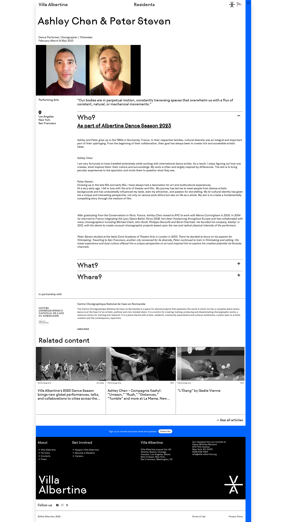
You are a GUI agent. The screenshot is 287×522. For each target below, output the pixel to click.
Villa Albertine (53, 4)
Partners (45, 452)
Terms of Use (198, 516)
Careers (79, 456)
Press (44, 459)
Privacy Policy (236, 516)
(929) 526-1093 (200, 451)
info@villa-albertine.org (204, 454)
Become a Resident (85, 452)
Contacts (45, 456)
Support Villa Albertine (87, 449)
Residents (144, 4)
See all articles (231, 420)
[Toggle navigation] (248, 3)
